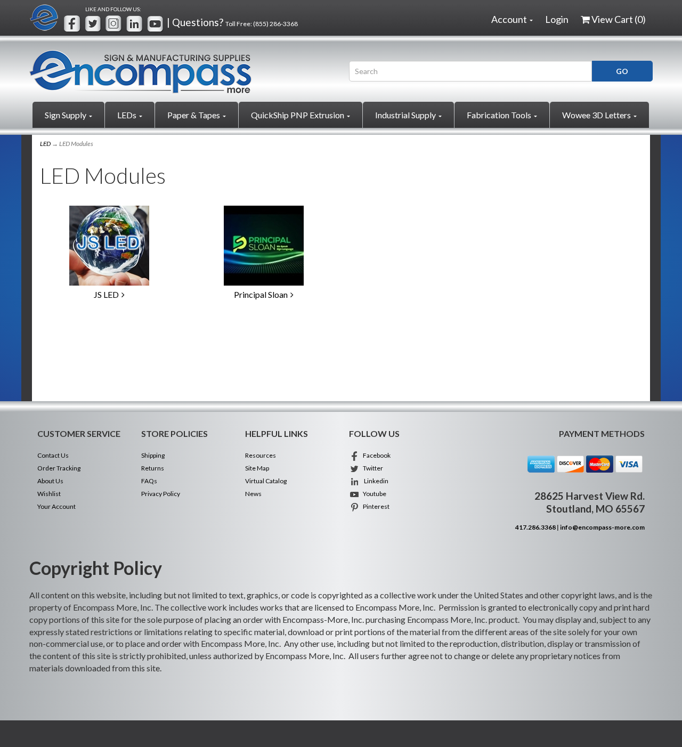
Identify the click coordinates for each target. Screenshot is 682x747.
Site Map (257, 468)
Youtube (373, 494)
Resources (260, 455)
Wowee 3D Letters (597, 115)
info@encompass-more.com (602, 527)
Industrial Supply (406, 115)
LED (45, 144)
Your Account (56, 506)
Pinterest (374, 506)
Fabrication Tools (500, 115)
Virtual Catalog (266, 481)
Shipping (153, 455)
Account (510, 19)
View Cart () (618, 19)
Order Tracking (58, 468)
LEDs (127, 115)
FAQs (149, 481)
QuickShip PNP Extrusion (298, 115)
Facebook (375, 455)
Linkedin (374, 481)
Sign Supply (66, 115)
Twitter (371, 468)
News (253, 494)
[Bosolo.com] (181, 71)
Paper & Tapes (194, 115)
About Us (50, 481)
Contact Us (53, 455)
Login (557, 19)
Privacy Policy (160, 494)
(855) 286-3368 (275, 24)
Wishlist (49, 494)
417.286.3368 (535, 527)
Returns (152, 468)
